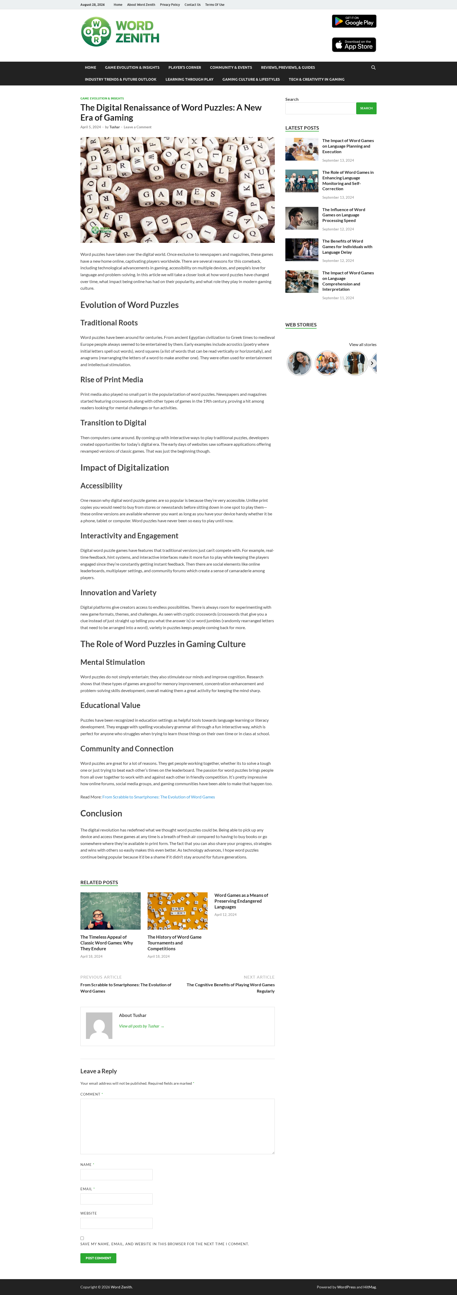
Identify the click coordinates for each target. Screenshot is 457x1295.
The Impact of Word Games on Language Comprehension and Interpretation (348, 281)
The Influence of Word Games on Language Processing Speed (343, 215)
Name (87, 1164)
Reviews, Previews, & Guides (288, 67)
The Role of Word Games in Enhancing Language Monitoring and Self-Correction (348, 180)
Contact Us (192, 5)
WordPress (346, 1287)
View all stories (363, 344)
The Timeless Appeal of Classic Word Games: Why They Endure (106, 942)
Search (292, 99)
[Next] (372, 363)
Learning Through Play (189, 79)
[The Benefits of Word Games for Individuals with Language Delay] (301, 241)
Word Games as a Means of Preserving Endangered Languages (241, 901)
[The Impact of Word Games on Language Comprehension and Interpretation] (301, 273)
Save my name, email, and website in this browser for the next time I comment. (164, 1244)
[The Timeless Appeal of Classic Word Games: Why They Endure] (110, 930)
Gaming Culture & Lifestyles (251, 79)
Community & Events (231, 67)
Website (88, 1213)
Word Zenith (121, 1287)
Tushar (114, 127)
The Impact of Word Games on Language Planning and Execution (348, 146)
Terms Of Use (215, 5)
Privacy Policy (170, 5)
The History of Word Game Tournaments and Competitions (175, 942)
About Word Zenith (141, 5)
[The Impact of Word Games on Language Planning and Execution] (301, 140)
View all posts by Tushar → (141, 1025)
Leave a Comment (138, 127)
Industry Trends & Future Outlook (121, 79)
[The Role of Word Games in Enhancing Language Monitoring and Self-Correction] (301, 172)
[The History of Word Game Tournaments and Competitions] (178, 930)
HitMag (369, 1287)
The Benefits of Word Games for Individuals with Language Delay (347, 246)
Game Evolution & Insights (132, 67)
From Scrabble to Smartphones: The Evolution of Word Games (158, 796)
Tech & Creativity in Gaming (317, 79)
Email (87, 1189)
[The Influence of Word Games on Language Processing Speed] (301, 209)
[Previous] (289, 363)
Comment (91, 1094)
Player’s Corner (184, 67)
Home (118, 5)
